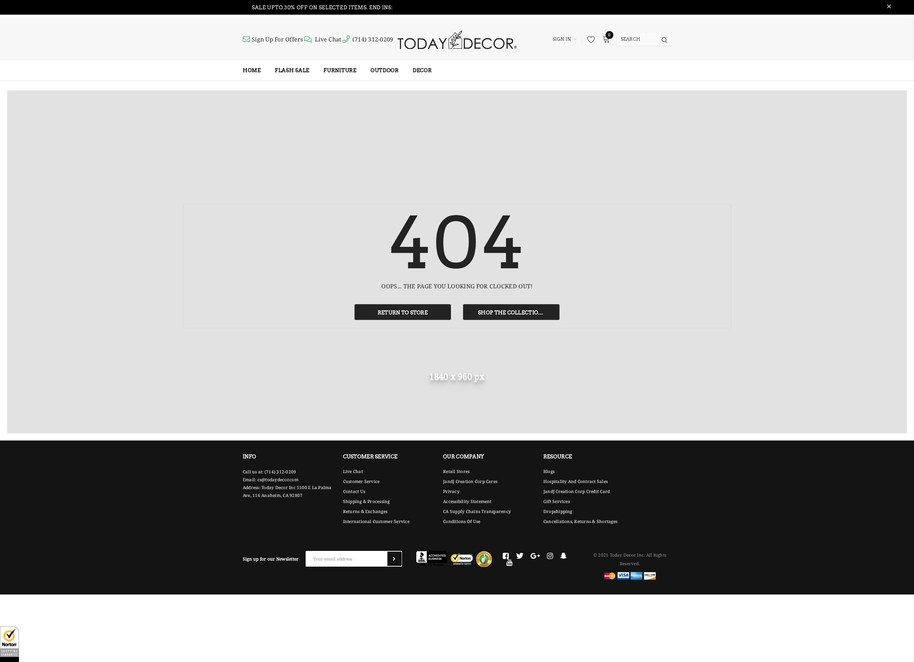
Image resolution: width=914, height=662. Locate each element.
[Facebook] (506, 556)
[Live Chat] (309, 39)
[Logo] (456, 39)
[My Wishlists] (589, 39)
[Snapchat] (563, 556)
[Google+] (535, 556)
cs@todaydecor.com (277, 480)
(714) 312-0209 (372, 39)
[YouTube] (509, 562)
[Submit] (394, 559)
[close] (889, 7)
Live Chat (328, 39)
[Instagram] (550, 556)
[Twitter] (519, 556)
